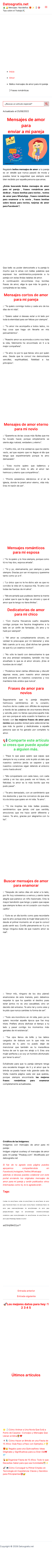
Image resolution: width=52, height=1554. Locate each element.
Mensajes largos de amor (18, 1211)
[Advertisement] (26, 41)
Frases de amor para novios (26, 690)
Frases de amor (34, 1201)
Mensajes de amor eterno (26, 424)
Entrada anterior (26, 1291)
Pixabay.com (25, 1155)
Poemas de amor (36, 1215)
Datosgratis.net (15, 4)
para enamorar (26, 885)
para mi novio (26, 429)
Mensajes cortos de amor (26, 295)
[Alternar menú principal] (46, 7)
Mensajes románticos (26, 548)
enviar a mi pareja (26, 131)
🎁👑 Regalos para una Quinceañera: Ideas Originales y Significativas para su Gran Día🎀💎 (25, 1451)
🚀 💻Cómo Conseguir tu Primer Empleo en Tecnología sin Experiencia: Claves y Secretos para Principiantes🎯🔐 (25, 1471)
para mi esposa (26, 552)
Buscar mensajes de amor (26, 881)
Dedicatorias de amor (26, 610)
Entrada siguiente (26, 1296)
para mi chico (26, 614)
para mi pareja (26, 299)
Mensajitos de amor (24, 1215)
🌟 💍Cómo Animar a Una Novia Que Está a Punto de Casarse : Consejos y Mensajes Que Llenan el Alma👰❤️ (25, 1432)
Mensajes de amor (24, 1208)
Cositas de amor (8, 1201)
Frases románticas (36, 1205)
